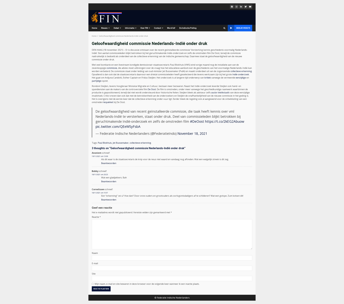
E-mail (95, 263)
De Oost (152, 89)
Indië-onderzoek (240, 74)
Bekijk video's (243, 28)
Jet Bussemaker (121, 142)
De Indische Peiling (187, 28)
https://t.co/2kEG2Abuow (224, 121)
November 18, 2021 (192, 133)
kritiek (207, 77)
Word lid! (171, 28)
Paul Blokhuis (105, 142)
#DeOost (197, 121)
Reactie (96, 216)
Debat (116, 28)
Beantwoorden (108, 163)
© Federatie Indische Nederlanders (172, 297)
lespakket (108, 102)
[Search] (224, 28)
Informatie (129, 28)
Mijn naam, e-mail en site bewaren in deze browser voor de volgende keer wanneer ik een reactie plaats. (147, 283)
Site (94, 273)
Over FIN (144, 28)
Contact (157, 28)
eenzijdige (241, 77)
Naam (95, 253)
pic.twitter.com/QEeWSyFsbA (118, 126)
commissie (112, 68)
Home (94, 28)
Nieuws (104, 28)
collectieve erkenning (241, 71)
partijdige (96, 80)
